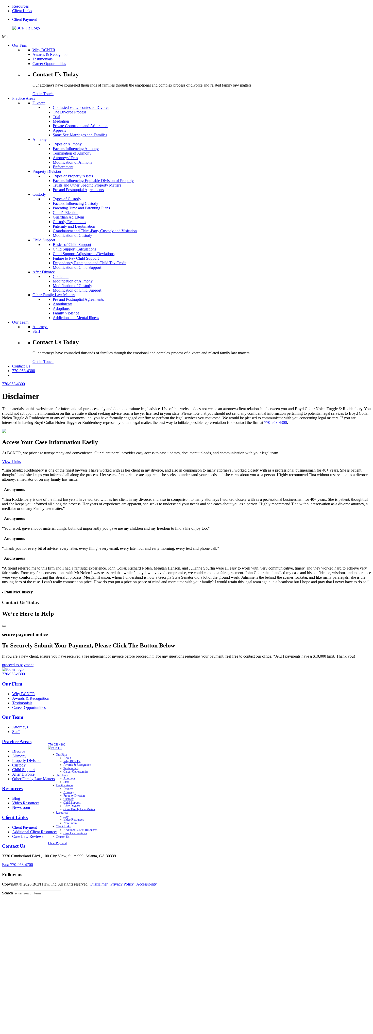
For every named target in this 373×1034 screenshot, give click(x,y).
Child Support (23, 770)
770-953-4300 (23, 371)
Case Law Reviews (27, 836)
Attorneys (20, 727)
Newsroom (21, 807)
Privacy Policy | (123, 884)
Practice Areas (16, 741)
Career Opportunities (29, 707)
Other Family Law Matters (33, 779)
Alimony (19, 756)
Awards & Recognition (30, 698)
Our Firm (12, 684)
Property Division (26, 760)
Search (7, 893)
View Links (11, 461)
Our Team (12, 717)
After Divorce (23, 774)
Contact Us (13, 846)
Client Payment (24, 19)
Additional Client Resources (34, 832)
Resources (20, 6)
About (67, 758)
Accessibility (146, 884)
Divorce (18, 751)
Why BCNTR (23, 694)
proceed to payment (17, 665)
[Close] (4, 626)
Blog (16, 798)
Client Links (22, 11)
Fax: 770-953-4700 (17, 864)
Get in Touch (43, 94)
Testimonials (22, 703)
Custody (19, 765)
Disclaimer (99, 884)
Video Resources (25, 803)
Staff (16, 731)
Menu (6, 37)
